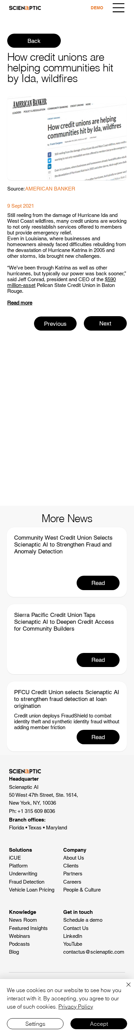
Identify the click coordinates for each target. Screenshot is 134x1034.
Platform (18, 866)
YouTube (72, 944)
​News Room (23, 920)
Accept (99, 1023)
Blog (14, 952)
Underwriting (23, 873)
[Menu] (119, 8)
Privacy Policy (75, 1006)
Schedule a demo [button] (82, 920)
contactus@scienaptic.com (93, 952)
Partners (72, 873)
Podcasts (19, 944)
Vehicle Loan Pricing (31, 890)
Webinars (19, 936)
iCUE (15, 858)
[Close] (124, 988)
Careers (72, 882)
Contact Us (76, 928)
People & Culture (82, 890)
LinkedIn (72, 936)
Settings (35, 1023)
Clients (71, 866)
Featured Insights (28, 928)
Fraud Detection (26, 882)
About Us (73, 858)
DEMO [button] (97, 7)
